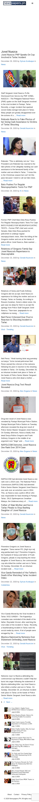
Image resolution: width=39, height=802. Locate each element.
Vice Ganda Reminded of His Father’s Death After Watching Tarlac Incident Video (19, 575)
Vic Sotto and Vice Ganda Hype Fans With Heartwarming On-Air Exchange (22, 755)
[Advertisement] (19, 27)
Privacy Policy (26, 794)
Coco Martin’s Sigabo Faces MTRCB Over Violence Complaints (22, 709)
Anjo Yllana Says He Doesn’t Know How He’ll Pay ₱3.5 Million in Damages (23, 746)
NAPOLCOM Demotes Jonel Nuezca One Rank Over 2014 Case (18, 446)
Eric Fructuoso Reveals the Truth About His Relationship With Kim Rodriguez (22, 763)
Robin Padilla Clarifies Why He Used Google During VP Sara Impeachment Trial (23, 730)
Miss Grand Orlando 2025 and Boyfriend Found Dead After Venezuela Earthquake (21, 772)
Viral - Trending (7, 329)
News (3, 64)
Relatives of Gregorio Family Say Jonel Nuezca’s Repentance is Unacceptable (16, 251)
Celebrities (5, 585)
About (9, 794)
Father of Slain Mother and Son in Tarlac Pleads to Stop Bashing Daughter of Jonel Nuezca (17, 508)
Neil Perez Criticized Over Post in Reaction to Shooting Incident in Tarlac (17, 320)
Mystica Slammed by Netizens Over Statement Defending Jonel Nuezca (18, 638)
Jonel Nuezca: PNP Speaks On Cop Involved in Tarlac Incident (18, 56)
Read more (20, 115)
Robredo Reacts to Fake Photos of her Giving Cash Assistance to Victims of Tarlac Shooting (19, 122)
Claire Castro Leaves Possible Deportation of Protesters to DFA (22, 723)
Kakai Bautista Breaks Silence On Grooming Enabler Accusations (22, 716)
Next (9, 702)
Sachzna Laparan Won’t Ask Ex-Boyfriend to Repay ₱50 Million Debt (23, 738)
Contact (16, 794)
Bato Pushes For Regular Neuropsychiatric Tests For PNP (16, 185)
